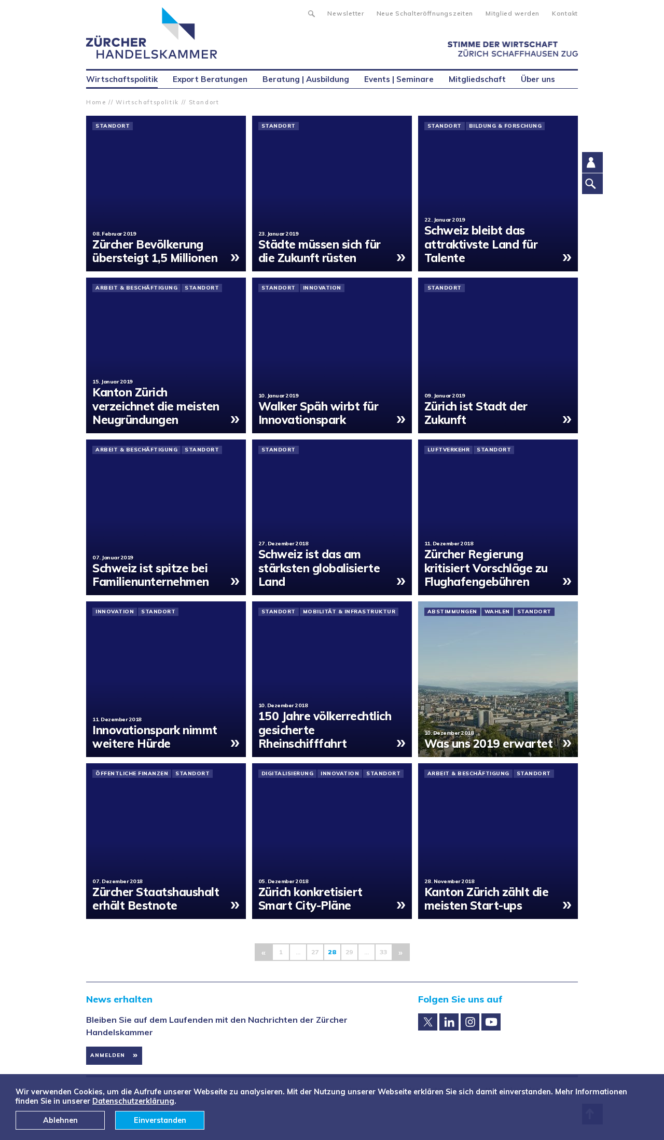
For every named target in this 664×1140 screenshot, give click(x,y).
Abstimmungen (452, 612)
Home (96, 102)
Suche (311, 12)
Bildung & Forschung (505, 126)
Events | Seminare (399, 79)
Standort (204, 102)
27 (315, 952)
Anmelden (107, 1055)
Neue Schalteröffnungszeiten (425, 13)
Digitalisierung (287, 774)
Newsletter (345, 13)
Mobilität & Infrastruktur (349, 612)
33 (383, 952)
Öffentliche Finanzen (131, 774)
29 (349, 952)
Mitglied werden (513, 13)
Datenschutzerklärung (133, 1101)
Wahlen (497, 612)
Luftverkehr (448, 450)
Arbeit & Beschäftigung (136, 288)
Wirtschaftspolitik (147, 102)
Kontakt (565, 13)
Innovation (322, 288)
